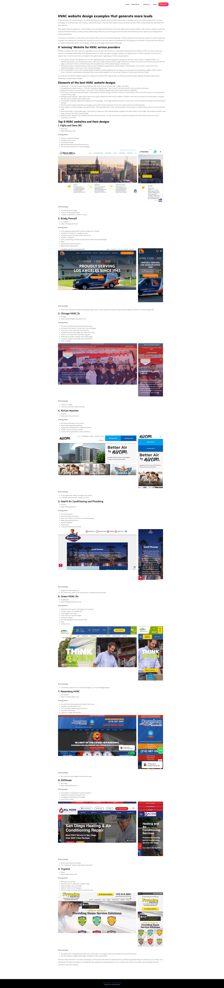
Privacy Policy (106, 983)
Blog (154, 4)
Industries (146, 4)
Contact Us (163, 4)
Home (128, 4)
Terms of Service (116, 983)
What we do (136, 4)
